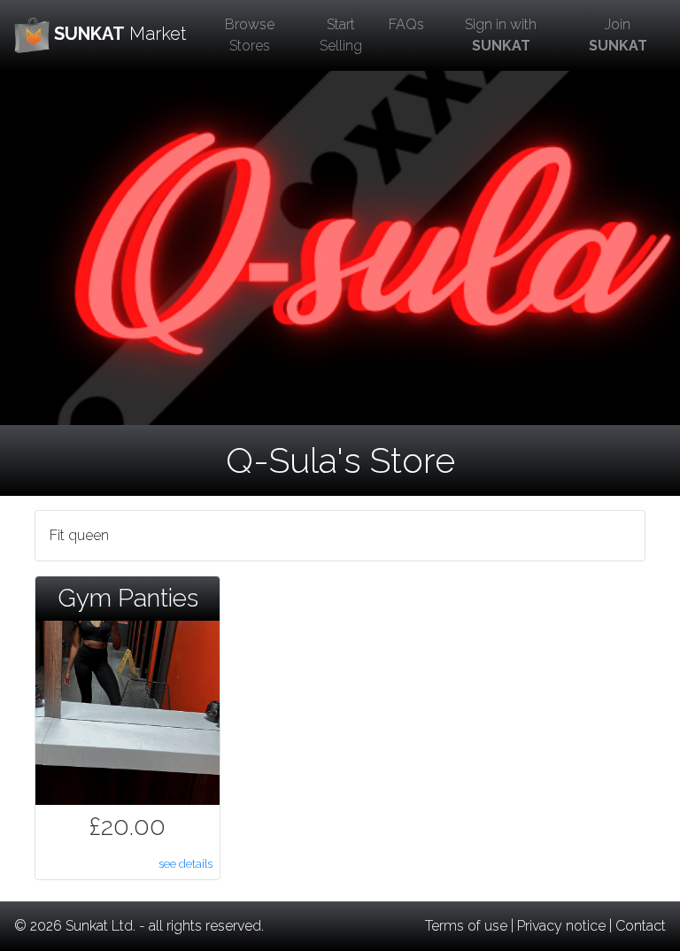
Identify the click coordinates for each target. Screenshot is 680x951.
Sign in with (501, 35)
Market (120, 33)
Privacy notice (561, 925)
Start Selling (341, 35)
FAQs (406, 24)
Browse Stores (249, 35)
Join (618, 35)
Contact (640, 925)
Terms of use (466, 925)
